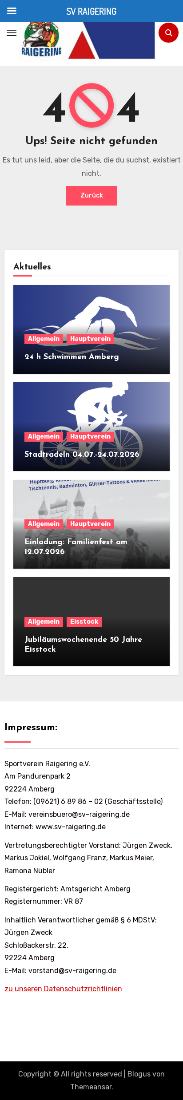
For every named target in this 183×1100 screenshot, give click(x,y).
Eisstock (84, 621)
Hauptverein (90, 339)
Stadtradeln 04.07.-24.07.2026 (81, 455)
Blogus (139, 1074)
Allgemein (44, 339)
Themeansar (90, 1087)
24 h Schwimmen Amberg (71, 357)
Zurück (91, 195)
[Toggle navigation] (11, 33)
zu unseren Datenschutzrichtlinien (63, 989)
